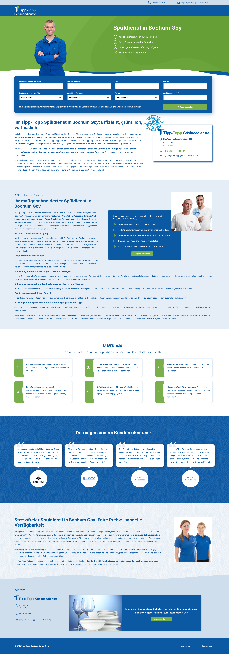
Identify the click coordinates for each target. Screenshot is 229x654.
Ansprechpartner (74, 81)
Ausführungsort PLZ (171, 93)
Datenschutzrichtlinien (132, 107)
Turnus (118, 93)
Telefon (118, 81)
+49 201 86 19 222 (174, 150)
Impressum (185, 646)
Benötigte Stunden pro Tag (30, 93)
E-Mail (166, 81)
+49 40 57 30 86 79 (158, 3)
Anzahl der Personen (75, 93)
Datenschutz (207, 646)
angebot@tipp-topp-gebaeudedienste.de (195, 3)
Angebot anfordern (142, 254)
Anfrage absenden (185, 107)
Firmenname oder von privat (30, 81)
